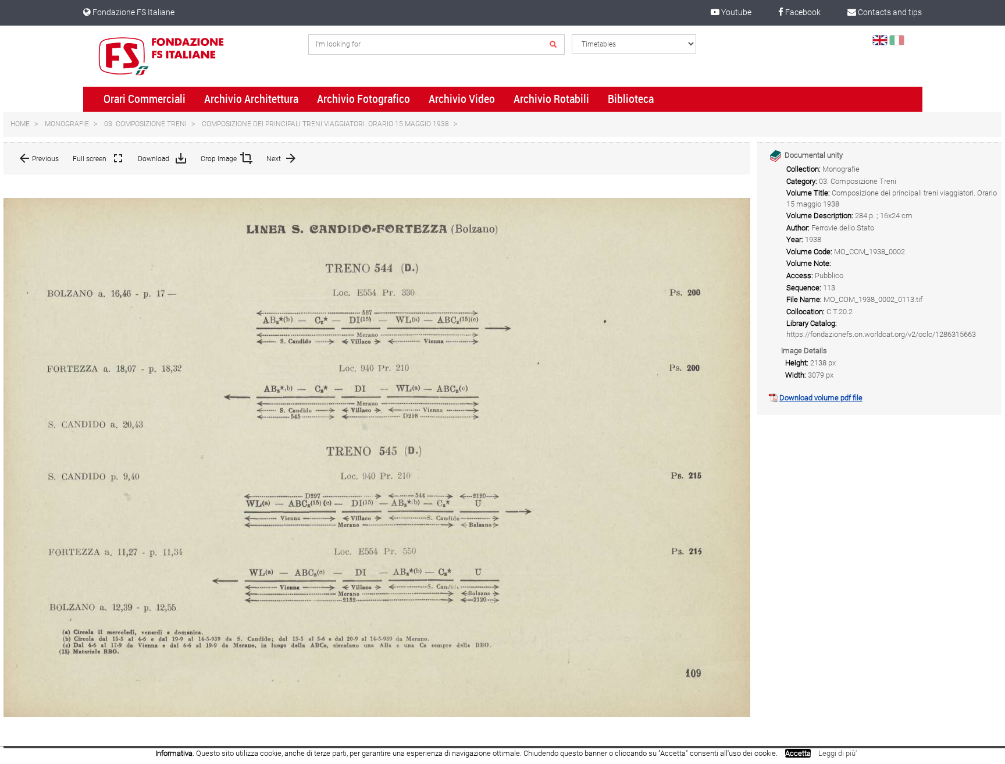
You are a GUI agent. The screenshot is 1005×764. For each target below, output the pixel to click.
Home (20, 124)
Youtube (735, 12)
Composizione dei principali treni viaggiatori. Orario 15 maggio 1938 (325, 124)
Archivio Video (462, 99)
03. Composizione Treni (145, 124)
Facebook (802, 12)
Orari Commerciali (145, 99)
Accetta (798, 753)
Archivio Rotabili (551, 99)
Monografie (67, 124)
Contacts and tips (889, 12)
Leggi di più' (837, 753)
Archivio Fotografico (363, 99)
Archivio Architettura (251, 99)
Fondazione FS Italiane (132, 12)
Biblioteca (631, 99)
